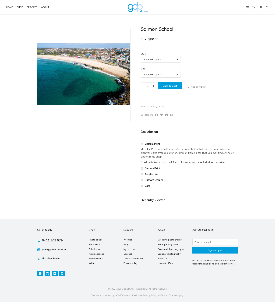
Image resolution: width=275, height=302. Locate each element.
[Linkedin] (62, 273)
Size (143, 68)
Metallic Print (152, 144)
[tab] (189, 144)
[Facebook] (40, 273)
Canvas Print (152, 168)
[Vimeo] (55, 273)
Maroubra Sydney (51, 258)
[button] (196, 87)
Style (143, 53)
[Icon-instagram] (47, 273)
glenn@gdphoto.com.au (54, 249)
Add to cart (170, 85)
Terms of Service (169, 295)
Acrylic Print (152, 174)
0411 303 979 (52, 240)
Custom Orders (154, 180)
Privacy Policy (150, 295)
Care (147, 186)
